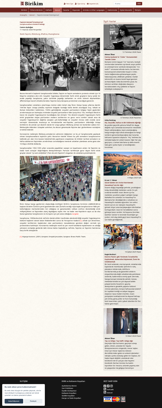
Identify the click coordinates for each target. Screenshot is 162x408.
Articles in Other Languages (94, 10)
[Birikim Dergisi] (31, 3)
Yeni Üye (69, 4)
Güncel (57, 10)
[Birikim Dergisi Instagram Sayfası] (111, 386)
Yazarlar (66, 10)
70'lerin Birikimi (36, 10)
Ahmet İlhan (110, 54)
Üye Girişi (81, 4)
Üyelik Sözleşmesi (69, 391)
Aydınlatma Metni (69, 386)
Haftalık (49, 10)
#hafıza (44, 34)
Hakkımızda (112, 10)
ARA (139, 3)
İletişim (138, 10)
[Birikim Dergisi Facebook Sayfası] (105, 386)
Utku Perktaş (110, 120)
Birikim (24, 10)
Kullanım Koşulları (69, 393)
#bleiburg (36, 34)
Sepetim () (93, 4)
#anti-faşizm (25, 34)
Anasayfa (23, 15)
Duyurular (76, 10)
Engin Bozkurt (110, 254)
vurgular (75, 214)
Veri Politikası (67, 388)
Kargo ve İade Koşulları (71, 398)
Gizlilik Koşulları (68, 396)
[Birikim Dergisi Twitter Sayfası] (108, 386)
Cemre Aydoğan (26, 27)
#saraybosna (53, 34)
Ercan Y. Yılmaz (111, 180)
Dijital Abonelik (126, 10)
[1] (81, 220)
